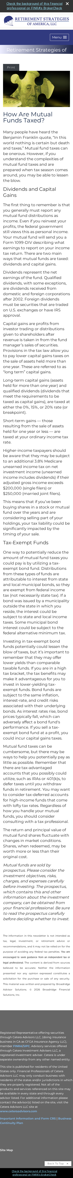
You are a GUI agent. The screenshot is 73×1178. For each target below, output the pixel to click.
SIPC (26, 1046)
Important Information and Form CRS (28, 1118)
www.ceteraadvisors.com (18, 1111)
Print (11, 67)
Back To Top (56, 1163)
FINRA (17, 1046)
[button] (59, 37)
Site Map (6, 1150)
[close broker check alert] (67, 3)
